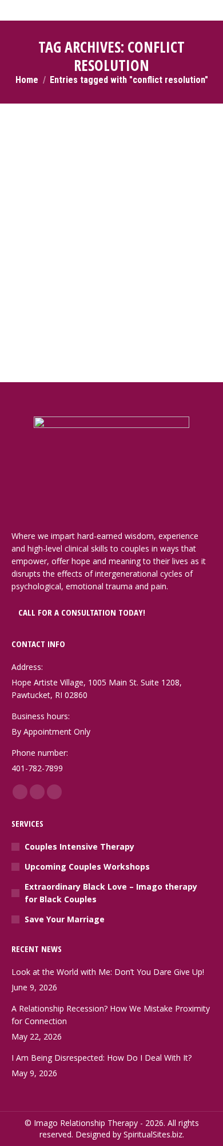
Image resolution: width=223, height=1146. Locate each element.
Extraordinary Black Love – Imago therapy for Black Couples (111, 893)
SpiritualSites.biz (153, 1134)
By (82, 200)
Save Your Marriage (65, 919)
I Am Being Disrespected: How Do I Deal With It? (101, 1057)
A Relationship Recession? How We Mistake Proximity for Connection (110, 1014)
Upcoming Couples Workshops (87, 866)
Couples (40, 200)
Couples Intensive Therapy (79, 846)
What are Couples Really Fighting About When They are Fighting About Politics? (109, 172)
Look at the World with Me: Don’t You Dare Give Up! (107, 971)
